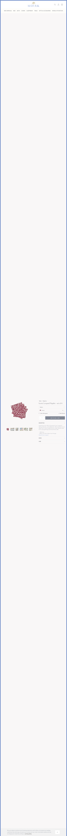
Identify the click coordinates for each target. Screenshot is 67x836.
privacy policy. (28, 833)
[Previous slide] (5, 429)
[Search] (55, 4)
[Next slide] (34, 429)
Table (40, 401)
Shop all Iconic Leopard (43, 435)
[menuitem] (8, 10)
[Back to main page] (33, 4)
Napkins (45, 401)
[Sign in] (58, 4)
